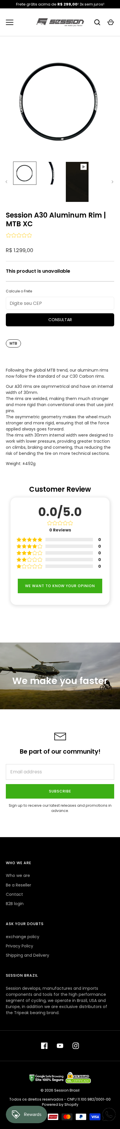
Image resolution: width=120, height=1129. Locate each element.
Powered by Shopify (60, 1104)
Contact (14, 894)
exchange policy (22, 937)
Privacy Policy (19, 946)
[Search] (97, 22)
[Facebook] (44, 1045)
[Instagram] (75, 1045)
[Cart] (110, 22)
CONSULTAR (60, 320)
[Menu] (9, 22)
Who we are (18, 875)
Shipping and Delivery (27, 955)
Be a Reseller (18, 885)
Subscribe (60, 791)
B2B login (15, 904)
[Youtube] (60, 1045)
